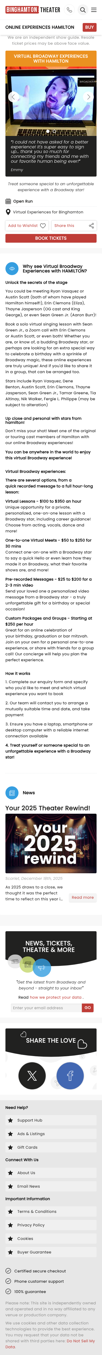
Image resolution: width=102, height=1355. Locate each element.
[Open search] (83, 9)
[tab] (48, 131)
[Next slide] (88, 97)
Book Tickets (51, 238)
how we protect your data (56, 997)
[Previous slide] (13, 97)
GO (88, 1007)
